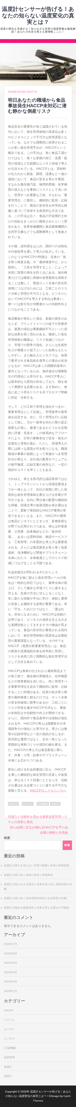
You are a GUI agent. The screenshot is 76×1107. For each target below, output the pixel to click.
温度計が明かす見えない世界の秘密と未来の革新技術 (36, 865)
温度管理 (9, 1057)
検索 (7, 837)
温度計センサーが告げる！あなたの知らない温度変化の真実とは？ (38, 15)
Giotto (31, 91)
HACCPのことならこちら (48, 790)
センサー (9, 1029)
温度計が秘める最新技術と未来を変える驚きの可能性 (36, 907)
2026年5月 (10, 962)
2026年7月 (10, 944)
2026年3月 (10, 981)
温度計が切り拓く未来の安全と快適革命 (28, 874)
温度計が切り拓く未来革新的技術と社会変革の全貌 (35, 898)
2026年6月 (10, 953)
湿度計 (8, 1076)
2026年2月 (10, 991)
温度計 (8, 1066)
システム (9, 1019)
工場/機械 (43, 804)
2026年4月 (10, 972)
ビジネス (27, 804)
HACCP (13, 804)
